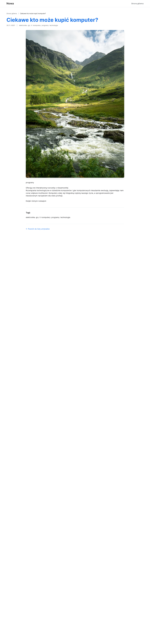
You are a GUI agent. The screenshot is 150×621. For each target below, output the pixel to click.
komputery (37, 25)
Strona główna (137, 3)
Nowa (10, 3)
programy (45, 25)
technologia (54, 25)
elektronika (23, 25)
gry (29, 25)
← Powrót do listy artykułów (38, 229)
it (31, 25)
